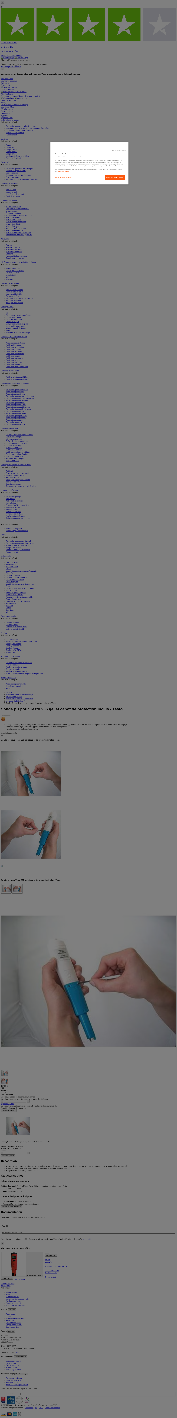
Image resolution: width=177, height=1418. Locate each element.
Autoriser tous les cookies (115, 178)
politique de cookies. (63, 171)
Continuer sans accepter (119, 150)
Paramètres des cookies (63, 178)
